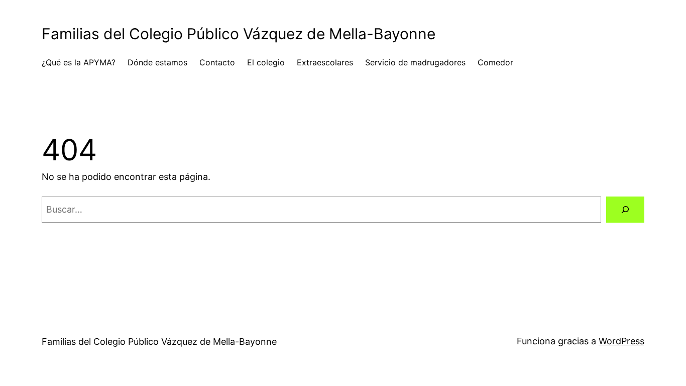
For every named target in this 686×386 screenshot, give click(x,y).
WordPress (621, 341)
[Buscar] (625, 210)
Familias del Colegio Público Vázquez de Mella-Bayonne (238, 34)
